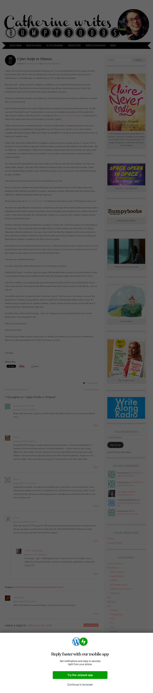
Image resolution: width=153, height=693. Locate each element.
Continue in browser (80, 684)
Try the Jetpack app (80, 675)
